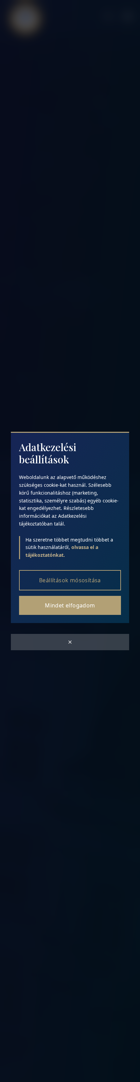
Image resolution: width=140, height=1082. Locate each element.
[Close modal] (70, 642)
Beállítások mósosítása (70, 580)
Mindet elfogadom (70, 605)
